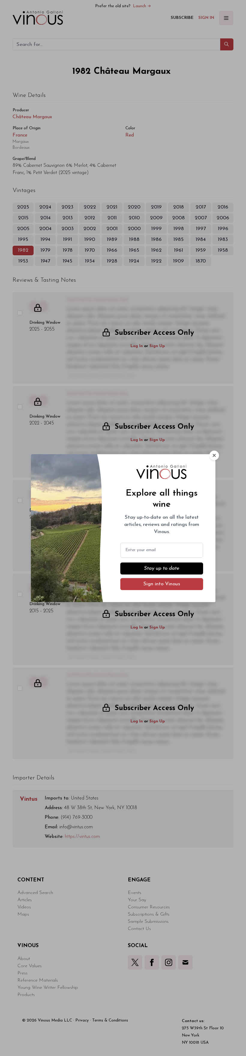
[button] (214, 455)
